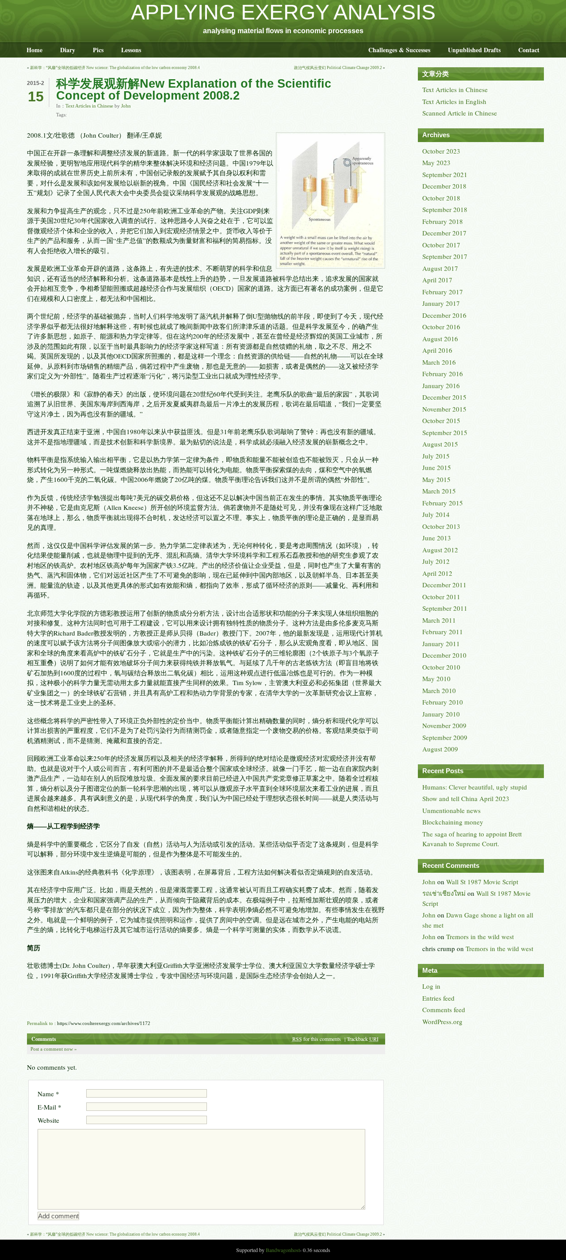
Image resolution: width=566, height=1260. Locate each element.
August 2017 (440, 268)
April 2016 (437, 350)
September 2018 (444, 209)
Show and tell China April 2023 (465, 798)
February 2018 (442, 221)
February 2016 (442, 373)
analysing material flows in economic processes (283, 31)
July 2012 (436, 561)
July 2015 (436, 455)
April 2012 (437, 573)
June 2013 (436, 537)
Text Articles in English (454, 101)
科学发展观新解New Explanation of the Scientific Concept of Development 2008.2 (193, 89)
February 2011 (442, 631)
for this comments (316, 1038)
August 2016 (440, 338)
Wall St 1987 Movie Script (482, 881)
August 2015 (440, 443)
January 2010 (441, 713)
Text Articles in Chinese (89, 105)
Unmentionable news (451, 810)
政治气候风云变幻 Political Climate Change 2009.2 (338, 68)
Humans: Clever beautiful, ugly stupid (474, 786)
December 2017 (444, 232)
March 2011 (439, 620)
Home (34, 49)
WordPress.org (442, 1021)
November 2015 (444, 409)
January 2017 (441, 303)
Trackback (363, 1038)
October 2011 (441, 596)
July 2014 (436, 514)
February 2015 (442, 502)
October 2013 (441, 526)
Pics (98, 49)
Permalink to (40, 1023)
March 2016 (439, 362)
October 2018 (441, 197)
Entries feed (438, 998)
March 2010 (439, 690)
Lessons (131, 49)
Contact (528, 49)
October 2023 (441, 150)
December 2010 (444, 655)
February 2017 (442, 291)
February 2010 (442, 701)
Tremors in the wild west (480, 936)
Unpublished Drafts (474, 49)
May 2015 (436, 479)
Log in (431, 986)
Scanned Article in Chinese (459, 112)
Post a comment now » (54, 1049)
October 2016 (441, 326)
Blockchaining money (452, 821)
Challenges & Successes (399, 49)
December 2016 (444, 315)
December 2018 (444, 185)
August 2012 (440, 549)
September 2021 (444, 174)
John (126, 105)
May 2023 (436, 162)
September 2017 (444, 256)
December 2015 (444, 397)
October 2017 (441, 244)
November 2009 (444, 725)
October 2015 (441, 420)
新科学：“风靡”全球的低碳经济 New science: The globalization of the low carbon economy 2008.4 (115, 68)
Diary (67, 49)
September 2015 (444, 432)
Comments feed (443, 1009)
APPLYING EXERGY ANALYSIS (283, 12)
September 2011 (444, 608)
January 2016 (441, 385)
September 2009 (444, 737)
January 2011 (441, 643)
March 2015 (439, 490)
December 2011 (444, 584)
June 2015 (436, 467)
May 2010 (436, 678)
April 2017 (437, 279)
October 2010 (441, 667)
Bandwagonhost (283, 1249)
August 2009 (440, 748)
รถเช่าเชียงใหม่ (444, 893)
